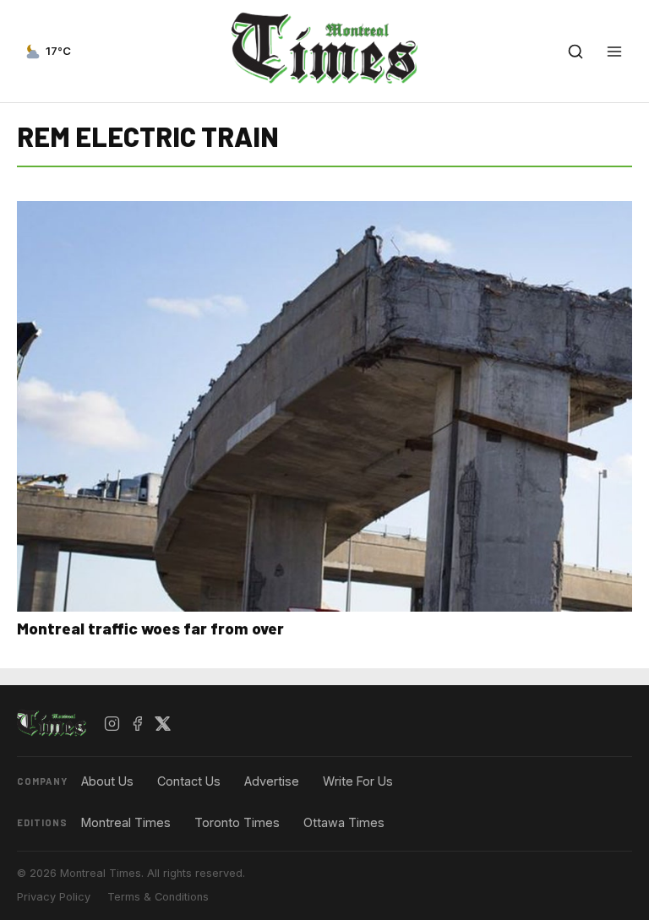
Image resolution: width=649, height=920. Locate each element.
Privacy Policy (53, 896)
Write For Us (358, 781)
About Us (107, 781)
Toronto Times (237, 822)
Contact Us (189, 781)
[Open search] (575, 51)
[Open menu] (614, 51)
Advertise (271, 781)
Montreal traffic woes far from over (150, 628)
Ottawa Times (343, 822)
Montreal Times (126, 822)
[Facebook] (137, 724)
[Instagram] (112, 724)
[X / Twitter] (163, 724)
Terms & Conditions (158, 896)
